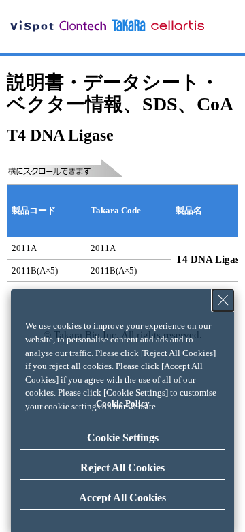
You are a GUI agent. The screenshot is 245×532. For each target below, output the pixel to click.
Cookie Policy (123, 403)
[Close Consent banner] (223, 300)
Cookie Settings (123, 437)
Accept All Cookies (122, 497)
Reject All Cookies (122, 467)
